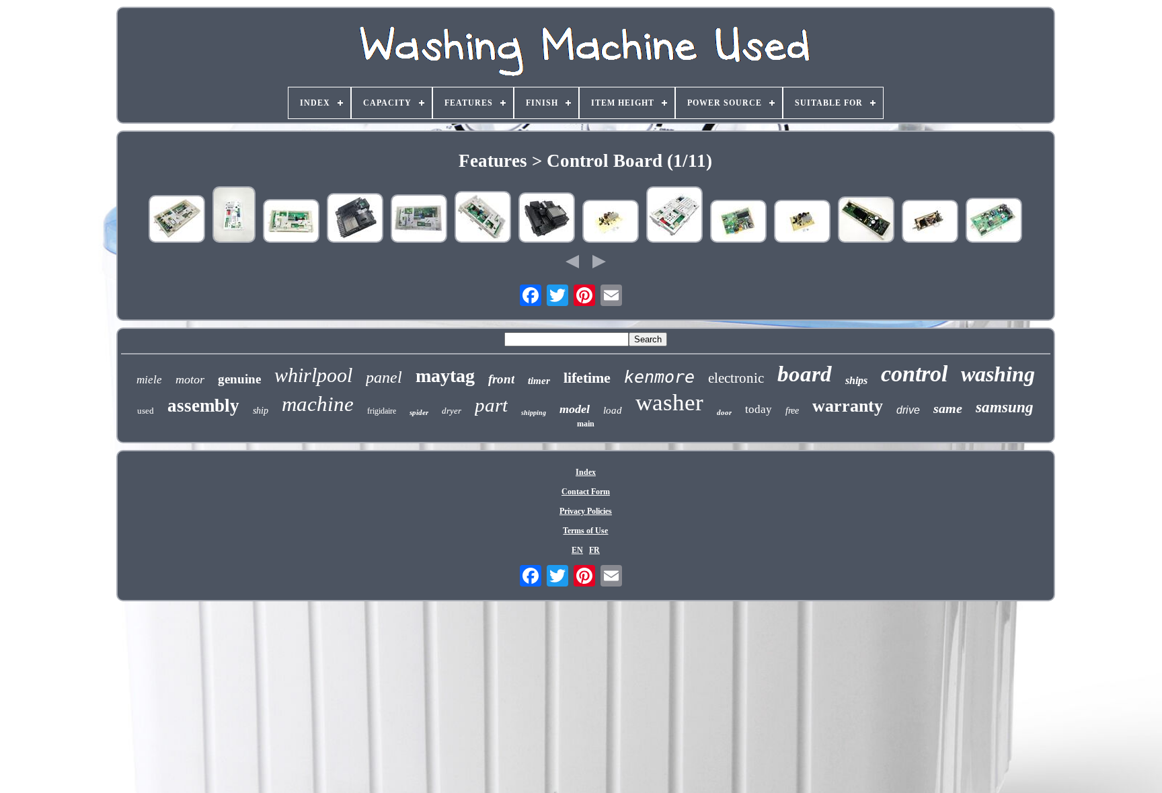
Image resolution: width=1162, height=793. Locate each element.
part (491, 405)
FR (594, 550)
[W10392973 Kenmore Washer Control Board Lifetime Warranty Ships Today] (234, 216)
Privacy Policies (585, 511)
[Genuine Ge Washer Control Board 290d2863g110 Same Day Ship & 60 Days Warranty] (483, 218)
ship (260, 411)
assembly (203, 405)
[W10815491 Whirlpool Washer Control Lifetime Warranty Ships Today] (930, 222)
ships (856, 380)
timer (539, 380)
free (792, 411)
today (758, 409)
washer (669, 402)
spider (419, 412)
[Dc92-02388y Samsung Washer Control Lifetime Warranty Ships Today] (866, 221)
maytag (445, 375)
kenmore (659, 377)
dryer (451, 411)
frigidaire (381, 411)
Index (586, 472)
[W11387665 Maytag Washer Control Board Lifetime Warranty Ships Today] (802, 222)
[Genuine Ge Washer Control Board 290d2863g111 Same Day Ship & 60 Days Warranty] (419, 220)
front (501, 379)
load (612, 410)
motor (190, 379)
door (724, 412)
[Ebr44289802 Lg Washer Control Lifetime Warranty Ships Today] (738, 222)
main (585, 423)
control (914, 373)
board (804, 374)
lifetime (587, 377)
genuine (239, 379)
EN (577, 550)
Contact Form (585, 491)
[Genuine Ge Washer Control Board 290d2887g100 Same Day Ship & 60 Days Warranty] (291, 222)
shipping (533, 412)
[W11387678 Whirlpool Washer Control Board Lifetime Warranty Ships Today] (611, 222)
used (145, 411)
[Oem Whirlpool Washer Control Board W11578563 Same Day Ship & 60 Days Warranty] (674, 216)
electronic (736, 378)
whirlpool (313, 375)
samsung (1005, 407)
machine (318, 404)
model (574, 409)
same (947, 408)
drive (908, 410)
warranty (847, 406)
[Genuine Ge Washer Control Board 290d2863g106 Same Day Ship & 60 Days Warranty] (177, 220)
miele (149, 379)
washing (998, 374)
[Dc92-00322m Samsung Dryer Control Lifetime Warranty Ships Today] (994, 221)
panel (384, 377)
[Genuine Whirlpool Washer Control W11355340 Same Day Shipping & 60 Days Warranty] (547, 219)
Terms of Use (585, 530)
